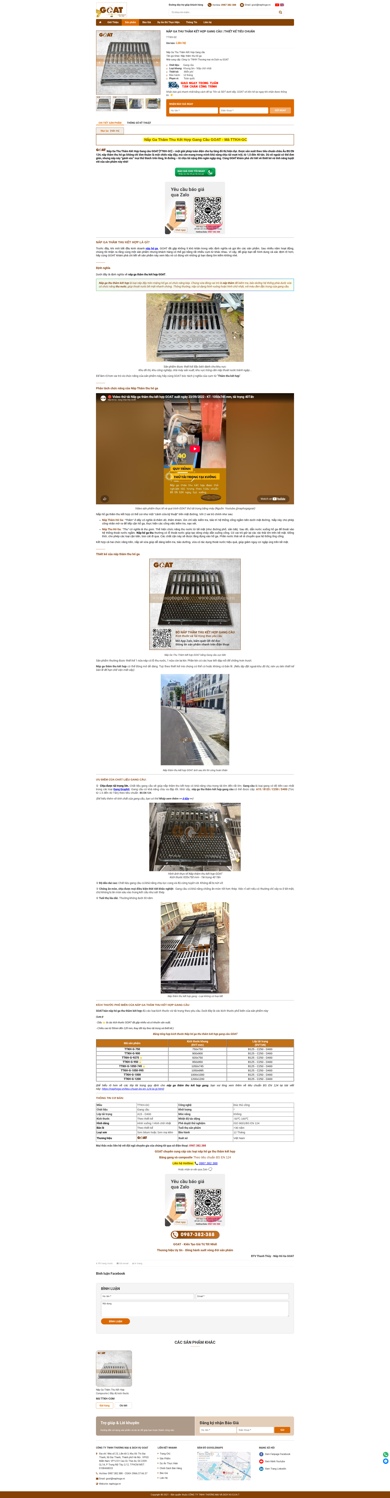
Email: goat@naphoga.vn (258, 4)
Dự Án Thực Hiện (169, 1463)
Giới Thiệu (113, 22)
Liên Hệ (164, 1478)
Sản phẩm (130, 22)
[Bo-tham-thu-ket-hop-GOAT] (136, 103)
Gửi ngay (280, 110)
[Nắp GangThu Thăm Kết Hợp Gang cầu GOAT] (120, 103)
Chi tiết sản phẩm (110, 122)
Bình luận (115, 1321)
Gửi (282, 1429)
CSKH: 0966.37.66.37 (136, 1473)
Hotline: (224, 4)
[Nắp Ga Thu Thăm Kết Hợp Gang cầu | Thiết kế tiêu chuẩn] (103, 103)
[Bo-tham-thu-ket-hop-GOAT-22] (152, 103)
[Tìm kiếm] (280, 12)
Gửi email (123, 1263)
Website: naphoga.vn (110, 1483)
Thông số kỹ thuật (139, 122)
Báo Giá (146, 22)
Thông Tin (191, 22)
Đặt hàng (105, 1405)
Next (157, 62)
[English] (282, 4)
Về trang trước (105, 1263)
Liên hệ (208, 22)
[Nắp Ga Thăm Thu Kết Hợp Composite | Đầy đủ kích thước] (114, 1368)
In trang (138, 1263)
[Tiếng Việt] (277, 4)
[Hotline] (385, 1454)
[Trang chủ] (100, 22)
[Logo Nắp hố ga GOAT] (111, 17)
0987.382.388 (208, 1163)
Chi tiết (123, 1405)
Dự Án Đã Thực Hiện (168, 22)
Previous (100, 62)
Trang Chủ (165, 1453)
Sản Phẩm (165, 1458)
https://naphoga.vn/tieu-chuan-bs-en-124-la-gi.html (132, 1088)
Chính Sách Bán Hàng (171, 1468)
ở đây (185, 798)
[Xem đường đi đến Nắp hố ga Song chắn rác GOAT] (224, 1453)
